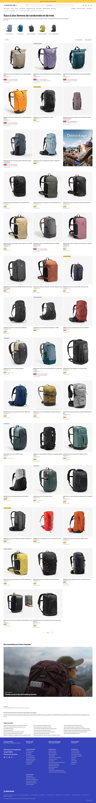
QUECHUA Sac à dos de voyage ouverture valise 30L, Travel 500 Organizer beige (18, 244)
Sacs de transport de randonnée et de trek (42, 725)
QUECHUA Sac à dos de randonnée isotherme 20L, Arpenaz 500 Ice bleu (47, 369)
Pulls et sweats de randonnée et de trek (41, 733)
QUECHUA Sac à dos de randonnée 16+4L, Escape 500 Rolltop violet (47, 74)
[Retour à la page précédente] (43, 632)
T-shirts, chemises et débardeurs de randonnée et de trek (45, 728)
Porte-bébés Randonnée (8, 728)
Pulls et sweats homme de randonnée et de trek (13, 733)
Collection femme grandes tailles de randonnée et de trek (15, 725)
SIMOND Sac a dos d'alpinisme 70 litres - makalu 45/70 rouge (47, 538)
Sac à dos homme (9, 33)
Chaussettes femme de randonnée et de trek (73, 725)
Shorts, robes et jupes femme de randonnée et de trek (14, 727)
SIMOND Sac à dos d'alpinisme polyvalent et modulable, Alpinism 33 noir (48, 455)
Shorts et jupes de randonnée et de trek (72, 733)
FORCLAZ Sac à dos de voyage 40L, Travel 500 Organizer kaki (17, 579)
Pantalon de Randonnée (8, 730)
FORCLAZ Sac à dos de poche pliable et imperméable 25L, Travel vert (18, 621)
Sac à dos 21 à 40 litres (42, 33)
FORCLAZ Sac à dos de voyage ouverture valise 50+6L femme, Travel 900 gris (18, 161)
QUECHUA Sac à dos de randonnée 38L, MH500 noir (15, 327)
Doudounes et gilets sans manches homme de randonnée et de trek (77, 730)
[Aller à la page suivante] (52, 632)
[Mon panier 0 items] (91, 5)
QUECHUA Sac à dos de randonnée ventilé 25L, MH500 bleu (17, 411)
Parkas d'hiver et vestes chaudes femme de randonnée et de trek (77, 728)
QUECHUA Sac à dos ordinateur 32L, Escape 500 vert (75, 454)
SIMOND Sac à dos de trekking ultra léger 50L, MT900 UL (16, 496)
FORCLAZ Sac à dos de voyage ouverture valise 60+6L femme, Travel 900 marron (77, 118)
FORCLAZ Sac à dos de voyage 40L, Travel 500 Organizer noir (77, 202)
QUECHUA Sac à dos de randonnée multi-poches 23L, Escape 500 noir (47, 621)
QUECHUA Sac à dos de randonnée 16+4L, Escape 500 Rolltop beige (17, 74)
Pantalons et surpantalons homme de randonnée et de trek (75, 731)
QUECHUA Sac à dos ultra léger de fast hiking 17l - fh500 (45, 327)
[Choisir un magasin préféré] (83, 5)
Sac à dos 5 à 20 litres (31, 33)
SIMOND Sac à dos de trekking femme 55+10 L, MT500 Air (76, 327)
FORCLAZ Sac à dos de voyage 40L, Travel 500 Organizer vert (47, 202)
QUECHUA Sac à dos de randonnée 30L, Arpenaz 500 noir (16, 202)
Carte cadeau (89, 8)
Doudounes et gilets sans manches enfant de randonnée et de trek (47, 735)
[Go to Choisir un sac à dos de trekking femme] (90, 694)
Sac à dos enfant (20, 33)
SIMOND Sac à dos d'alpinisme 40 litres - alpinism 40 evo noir (76, 579)
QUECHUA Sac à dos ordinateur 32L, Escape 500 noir (75, 368)
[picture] (18, 57)
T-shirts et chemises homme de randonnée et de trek (44, 731)
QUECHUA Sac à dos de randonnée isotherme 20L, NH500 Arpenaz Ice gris (46, 244)
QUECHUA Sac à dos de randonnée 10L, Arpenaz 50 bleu (75, 286)
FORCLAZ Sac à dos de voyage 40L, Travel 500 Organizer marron (47, 286)
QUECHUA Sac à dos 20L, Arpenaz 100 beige (13, 368)
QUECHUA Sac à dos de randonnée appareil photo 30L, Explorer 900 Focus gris (18, 287)
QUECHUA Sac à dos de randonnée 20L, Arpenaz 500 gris (46, 579)
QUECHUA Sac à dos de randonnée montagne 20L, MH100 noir (18, 538)
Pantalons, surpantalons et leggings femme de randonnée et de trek (17, 735)
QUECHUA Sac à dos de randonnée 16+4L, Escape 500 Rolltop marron (17, 118)
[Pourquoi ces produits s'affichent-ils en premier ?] (75, 39)
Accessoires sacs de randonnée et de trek (42, 730)
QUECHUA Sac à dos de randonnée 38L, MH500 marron (75, 538)
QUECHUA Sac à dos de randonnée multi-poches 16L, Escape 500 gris (77, 497)
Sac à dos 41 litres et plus (53, 33)
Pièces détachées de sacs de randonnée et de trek (14, 731)
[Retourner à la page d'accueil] (10, 5)
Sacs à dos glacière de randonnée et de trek (42, 727)
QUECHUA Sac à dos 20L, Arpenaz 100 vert (13, 454)
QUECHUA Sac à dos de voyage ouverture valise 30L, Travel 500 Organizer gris (77, 244)
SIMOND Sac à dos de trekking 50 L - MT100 (43, 117)
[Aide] (85, 5)
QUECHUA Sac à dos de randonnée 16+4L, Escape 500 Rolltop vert (77, 74)
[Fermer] (91, 1)
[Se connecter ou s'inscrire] (88, 5)
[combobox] (88, 39)
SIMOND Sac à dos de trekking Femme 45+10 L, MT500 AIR (46, 160)
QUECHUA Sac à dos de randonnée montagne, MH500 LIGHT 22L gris (77, 412)
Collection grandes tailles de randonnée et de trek (74, 727)
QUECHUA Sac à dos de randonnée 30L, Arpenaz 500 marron (47, 411)
